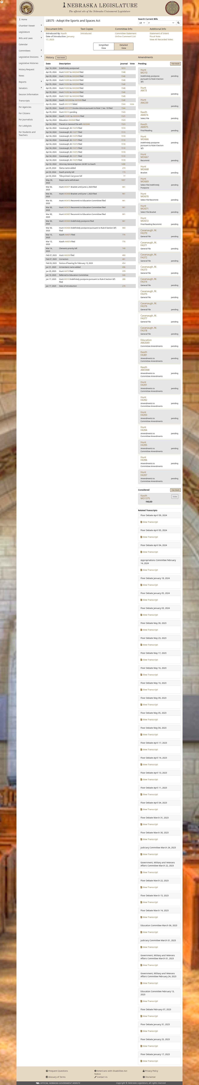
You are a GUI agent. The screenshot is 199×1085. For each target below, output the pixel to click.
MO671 (67, 187)
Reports (22, 81)
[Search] (178, 22)
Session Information (28, 94)
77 (124, 176)
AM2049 (75, 72)
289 (123, 279)
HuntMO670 (145, 195)
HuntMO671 (145, 207)
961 (123, 187)
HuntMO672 (145, 219)
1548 (123, 72)
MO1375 (68, 104)
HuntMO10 (144, 71)
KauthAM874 (144, 113)
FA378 (75, 128)
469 (123, 255)
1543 (123, 112)
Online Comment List (125, 36)
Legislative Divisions (28, 56)
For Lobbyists (25, 125)
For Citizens (24, 113)
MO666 (67, 228)
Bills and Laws (26, 38)
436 (123, 267)
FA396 (66, 76)
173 (123, 172)
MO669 (67, 221)
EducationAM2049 (146, 341)
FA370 (75, 160)
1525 (123, 116)
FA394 (66, 84)
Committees (24, 50)
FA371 (75, 156)
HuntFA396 (144, 459)
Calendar (23, 44)
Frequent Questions (58, 1070)
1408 (123, 164)
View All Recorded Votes (161, 39)
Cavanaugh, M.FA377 (149, 317)
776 (123, 234)
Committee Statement (125, 33)
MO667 (67, 214)
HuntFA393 (144, 414)
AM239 (67, 255)
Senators (23, 88)
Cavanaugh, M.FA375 (149, 293)
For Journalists (26, 119)
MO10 (66, 112)
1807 (123, 180)
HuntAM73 (144, 89)
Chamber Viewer (27, 25)
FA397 (66, 72)
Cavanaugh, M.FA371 (149, 244)
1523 (123, 120)
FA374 (75, 144)
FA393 (66, 88)
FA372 (75, 152)
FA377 (75, 132)
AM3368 (68, 100)
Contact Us (102, 1077)
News (21, 75)
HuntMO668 (145, 168)
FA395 (66, 80)
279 (123, 286)
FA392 (66, 92)
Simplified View (104, 46)
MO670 (67, 207)
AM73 (66, 271)
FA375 (75, 140)
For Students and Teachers (27, 133)
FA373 (75, 148)
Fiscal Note (155, 36)
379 (123, 271)
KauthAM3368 (145, 368)
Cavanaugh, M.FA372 (149, 256)
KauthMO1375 (145, 497)
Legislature (24, 32)
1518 (123, 136)
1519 (123, 128)
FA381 (67, 116)
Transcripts (24, 100)
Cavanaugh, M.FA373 (149, 268)
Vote (132, 104)
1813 (123, 68)
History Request (26, 69)
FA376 (75, 136)
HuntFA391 (144, 383)
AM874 (68, 241)
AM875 (68, 234)
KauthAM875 (144, 126)
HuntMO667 (145, 156)
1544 (123, 104)
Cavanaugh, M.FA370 (149, 232)
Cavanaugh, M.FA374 (149, 280)
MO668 (67, 193)
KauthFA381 (144, 353)
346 (123, 275)
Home (24, 19)
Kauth (64, 33)
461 (123, 259)
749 (123, 248)
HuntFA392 (144, 399)
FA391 (66, 96)
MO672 (67, 200)
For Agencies (25, 107)
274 (123, 168)
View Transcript (150, 522)
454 (123, 263)
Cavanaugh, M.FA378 (149, 329)
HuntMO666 (145, 138)
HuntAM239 (144, 101)
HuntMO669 (145, 180)
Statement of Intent (159, 33)
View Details (61, 58)
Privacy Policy (151, 1070)
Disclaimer (150, 1077)
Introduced (86, 33)
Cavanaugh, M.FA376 (149, 305)
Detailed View (124, 46)
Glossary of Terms (57, 1077)
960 (123, 228)
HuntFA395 (144, 444)
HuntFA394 (144, 429)
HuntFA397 (144, 474)
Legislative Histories (28, 63)
